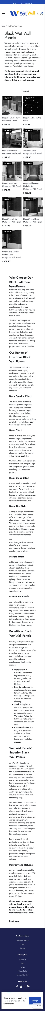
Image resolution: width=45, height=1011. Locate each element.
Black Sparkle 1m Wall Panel (32, 119)
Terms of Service (22, 975)
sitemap (22, 948)
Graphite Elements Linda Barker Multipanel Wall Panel (32, 186)
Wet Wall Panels (19, 763)
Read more (14, 921)
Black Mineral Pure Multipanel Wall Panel (32, 220)
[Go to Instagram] (20, 986)
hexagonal (18, 542)
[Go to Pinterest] (28, 986)
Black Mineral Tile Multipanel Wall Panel (11, 220)
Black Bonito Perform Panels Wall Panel (11, 119)
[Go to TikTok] (25, 986)
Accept (35, 1000)
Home (3, 26)
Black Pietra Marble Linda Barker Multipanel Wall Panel (11, 254)
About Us (22, 959)
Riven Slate (17, 460)
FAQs (22, 967)
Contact (22, 944)
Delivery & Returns (22, 940)
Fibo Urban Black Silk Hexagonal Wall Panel (11, 152)
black (15, 416)
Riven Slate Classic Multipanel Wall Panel (11, 185)
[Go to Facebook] (17, 986)
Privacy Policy (22, 971)
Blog (22, 963)
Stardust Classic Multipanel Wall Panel (32, 152)
